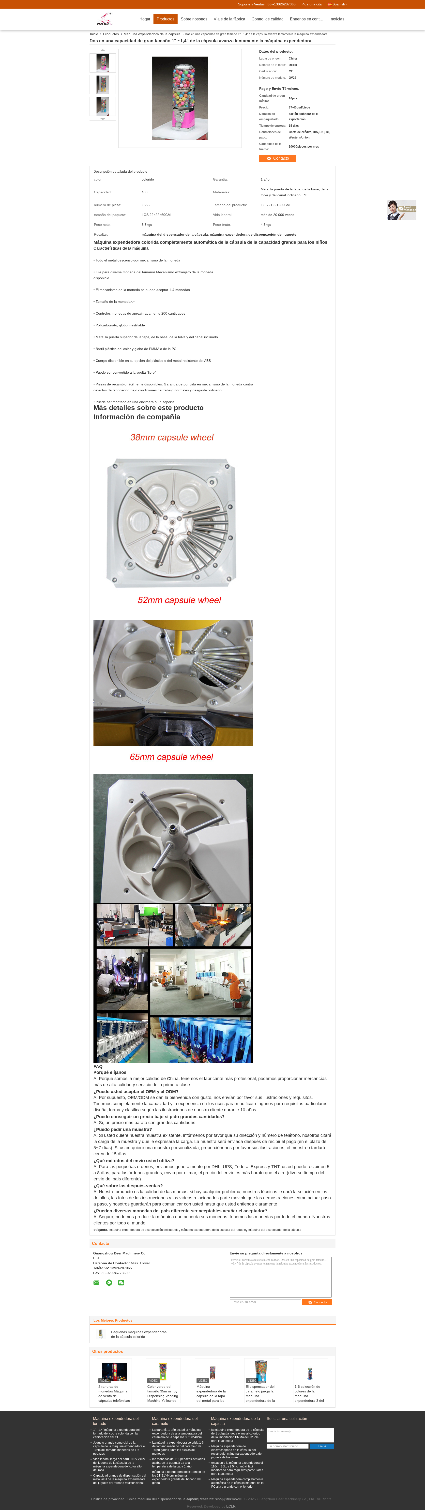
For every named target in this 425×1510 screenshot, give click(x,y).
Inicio (94, 34)
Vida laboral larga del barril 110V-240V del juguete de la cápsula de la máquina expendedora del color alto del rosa (119, 1464)
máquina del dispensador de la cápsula (274, 1230)
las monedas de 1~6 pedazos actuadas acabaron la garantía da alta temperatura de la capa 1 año (178, 1462)
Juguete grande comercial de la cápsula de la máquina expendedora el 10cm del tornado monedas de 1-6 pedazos (119, 1448)
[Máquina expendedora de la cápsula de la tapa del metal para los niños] (212, 1372)
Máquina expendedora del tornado (116, 1421)
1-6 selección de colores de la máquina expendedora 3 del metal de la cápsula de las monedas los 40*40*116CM (310, 1401)
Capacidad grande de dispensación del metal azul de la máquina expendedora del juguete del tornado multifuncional (119, 1479)
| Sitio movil (231, 1499)
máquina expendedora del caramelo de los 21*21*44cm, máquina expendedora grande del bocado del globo (178, 1477)
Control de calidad (268, 19)
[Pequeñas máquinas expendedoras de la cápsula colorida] (100, 1334)
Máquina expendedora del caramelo (175, 1421)
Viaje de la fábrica (229, 19)
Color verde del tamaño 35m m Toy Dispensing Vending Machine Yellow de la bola (162, 1396)
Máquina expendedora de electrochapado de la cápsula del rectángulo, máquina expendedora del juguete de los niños (236, 1452)
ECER (231, 1506)
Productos (165, 19)
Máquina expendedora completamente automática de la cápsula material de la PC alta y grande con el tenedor (237, 1483)
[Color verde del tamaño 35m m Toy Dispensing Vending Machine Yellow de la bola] (163, 1372)
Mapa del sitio (210, 1499)
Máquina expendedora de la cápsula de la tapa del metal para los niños (211, 1396)
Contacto (281, 158)
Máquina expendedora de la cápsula (152, 34)
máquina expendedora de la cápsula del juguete (213, 1230)
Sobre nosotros (194, 19)
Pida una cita (312, 4)
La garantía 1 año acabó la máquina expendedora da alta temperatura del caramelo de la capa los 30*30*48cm (177, 1433)
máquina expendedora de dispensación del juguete (144, 1230)
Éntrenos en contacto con (309, 19)
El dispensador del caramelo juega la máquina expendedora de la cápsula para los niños (260, 1398)
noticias (337, 19)
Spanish (339, 4)
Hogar (144, 19)
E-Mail (192, 1499)
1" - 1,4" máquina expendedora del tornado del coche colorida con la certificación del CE (116, 1433)
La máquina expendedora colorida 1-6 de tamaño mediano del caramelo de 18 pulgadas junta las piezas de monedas (178, 1448)
